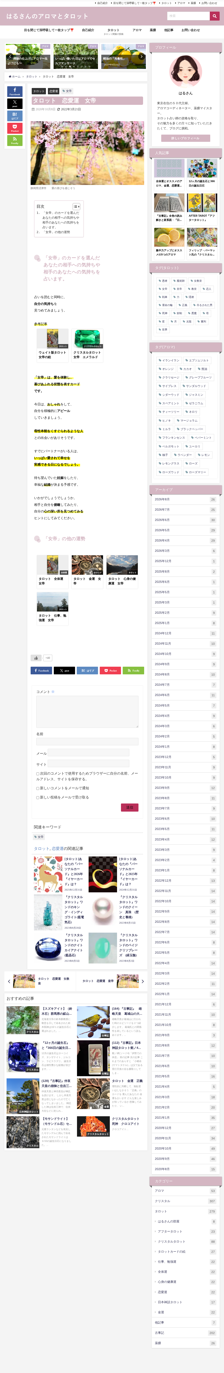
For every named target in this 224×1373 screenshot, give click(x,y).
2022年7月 (185, 932)
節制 (179, 313)
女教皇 (198, 281)
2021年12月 (185, 1004)
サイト (41, 764)
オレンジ (168, 368)
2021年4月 (185, 1086)
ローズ (193, 463)
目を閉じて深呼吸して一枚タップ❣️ (134, 3)
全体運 (186, 1271)
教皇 (194, 289)
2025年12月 (185, 561)
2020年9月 (185, 1158)
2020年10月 (185, 1148)
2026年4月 (185, 540)
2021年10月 (185, 1025)
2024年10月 (185, 654)
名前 (39, 734)
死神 (164, 313)
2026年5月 (185, 530)
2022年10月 (185, 901)
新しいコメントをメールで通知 (64, 788)
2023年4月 (185, 839)
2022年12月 (185, 880)
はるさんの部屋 (186, 1221)
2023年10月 (185, 777)
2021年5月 (185, 1076)
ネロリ (193, 411)
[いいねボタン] (36, 658)
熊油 (204, 368)
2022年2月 (185, 983)
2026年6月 (185, 520)
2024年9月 (185, 664)
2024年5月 (185, 705)
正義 (184, 305)
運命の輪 (167, 305)
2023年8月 (185, 798)
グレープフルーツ (200, 377)
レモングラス (170, 463)
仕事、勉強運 (186, 1261)
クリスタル (185, 1201)
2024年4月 (185, 715)
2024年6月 (185, 695)
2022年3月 (185, 973)
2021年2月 (185, 1107)
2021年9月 (185, 1035)
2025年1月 (185, 623)
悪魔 (194, 313)
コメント (45, 692)
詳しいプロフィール (186, 138)
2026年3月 (185, 550)
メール (41, 753)
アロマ (181, 3)
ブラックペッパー (191, 429)
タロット (166, 3)
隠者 (191, 297)
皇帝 (179, 289)
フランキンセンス (173, 437)
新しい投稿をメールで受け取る (64, 797)
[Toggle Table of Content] (74, 206)
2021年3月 (185, 1097)
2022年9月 (185, 911)
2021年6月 (185, 1066)
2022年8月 (185, 921)
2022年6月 (185, 942)
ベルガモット (170, 446)
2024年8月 (185, 674)
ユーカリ (194, 446)
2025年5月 (185, 592)
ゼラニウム (196, 403)
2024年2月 (185, 736)
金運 (186, 1312)
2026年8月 (185, 499)
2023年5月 (185, 829)
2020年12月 (185, 1128)
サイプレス (169, 386)
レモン (205, 455)
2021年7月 (185, 1055)
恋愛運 (53, 91)
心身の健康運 (186, 1281)
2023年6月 (185, 818)
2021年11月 (185, 1014)
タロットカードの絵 (186, 1251)
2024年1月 (185, 746)
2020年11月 (185, 1138)
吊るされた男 (204, 305)
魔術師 (181, 281)
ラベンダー (185, 455)
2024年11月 (185, 643)
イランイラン (170, 360)
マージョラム (189, 420)
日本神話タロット (186, 1302)
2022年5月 (185, 952)
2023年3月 (185, 849)
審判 (203, 321)
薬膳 (193, 3)
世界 (164, 329)
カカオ (187, 368)
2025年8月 (185, 571)
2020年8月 (185, 1169)
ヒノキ (166, 420)
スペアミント (170, 403)
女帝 (69, 91)
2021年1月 (185, 1117)
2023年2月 (185, 860)
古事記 (185, 1332)
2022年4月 (185, 963)
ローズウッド (170, 472)
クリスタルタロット (186, 1241)
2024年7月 (185, 684)
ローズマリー (197, 472)
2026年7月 (185, 509)
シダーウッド (170, 394)
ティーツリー (170, 411)
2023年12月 (185, 757)
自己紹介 (102, 3)
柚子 (165, 455)
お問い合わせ (209, 3)
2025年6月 (185, 582)
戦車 (164, 297)
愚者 (164, 281)
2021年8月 (185, 1045)
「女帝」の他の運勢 (56, 232)
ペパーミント (203, 437)
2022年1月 (185, 994)
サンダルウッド (196, 386)
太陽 (188, 321)
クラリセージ (170, 377)
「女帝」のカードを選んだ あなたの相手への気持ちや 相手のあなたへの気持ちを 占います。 (60, 220)
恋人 (208, 289)
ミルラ (166, 429)
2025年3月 (185, 602)
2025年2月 (185, 612)
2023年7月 (185, 808)
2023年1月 (185, 870)
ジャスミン (196, 394)
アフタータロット (186, 1231)
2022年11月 (185, 891)
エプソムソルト (199, 360)
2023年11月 (185, 767)
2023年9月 (185, 787)
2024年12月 (185, 633)
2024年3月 (185, 726)
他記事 (168, 30)
